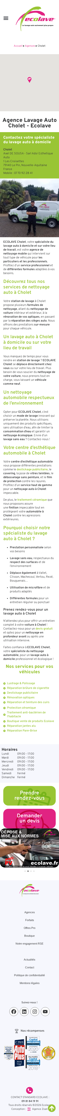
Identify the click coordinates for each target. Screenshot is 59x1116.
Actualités (29, 959)
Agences (30, 46)
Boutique (29, 935)
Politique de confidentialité (29, 975)
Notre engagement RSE (29, 943)
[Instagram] (34, 1011)
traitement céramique (32, 500)
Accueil (18, 46)
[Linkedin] (24, 1011)
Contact (29, 967)
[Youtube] (45, 1011)
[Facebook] (13, 1011)
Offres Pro (29, 928)
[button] (6, 18)
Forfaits (29, 920)
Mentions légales (29, 983)
